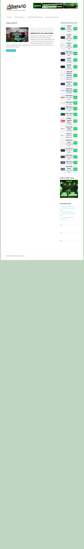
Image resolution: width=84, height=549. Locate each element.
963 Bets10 (45, 28)
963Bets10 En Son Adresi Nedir (42, 33)
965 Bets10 (37, 29)
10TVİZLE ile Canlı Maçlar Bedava (35, 17)
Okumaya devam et (10, 50)
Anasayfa (9, 17)
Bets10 (46, 29)
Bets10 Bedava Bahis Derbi (67, 212)
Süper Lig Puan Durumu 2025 (51, 17)
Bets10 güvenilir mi (34, 31)
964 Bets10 (50, 28)
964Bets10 (33, 29)
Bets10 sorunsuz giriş (42, 31)
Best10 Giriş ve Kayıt (19, 17)
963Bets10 (40, 28)
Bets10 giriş (51, 29)
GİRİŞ (75, 28)
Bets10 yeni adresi (50, 31)
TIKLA (75, 37)
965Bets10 (43, 29)
